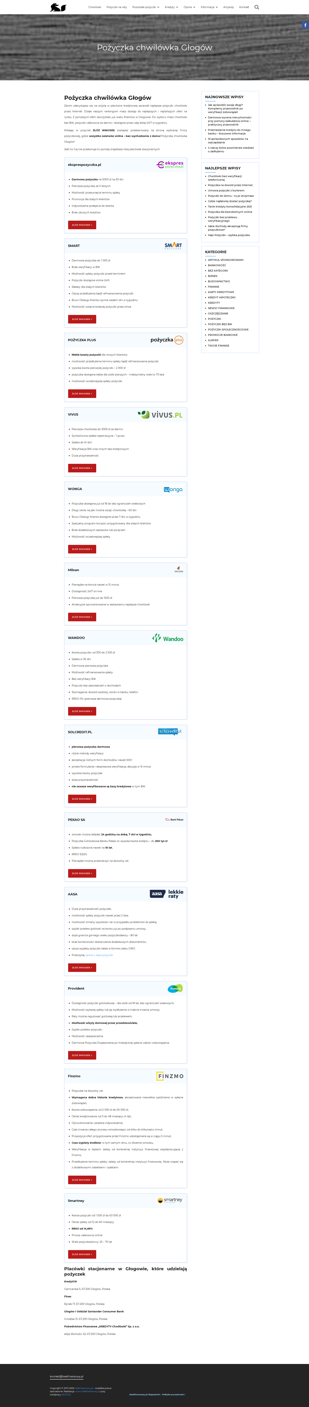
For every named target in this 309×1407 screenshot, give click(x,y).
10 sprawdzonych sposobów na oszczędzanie (228, 140)
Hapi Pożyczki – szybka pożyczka (229, 235)
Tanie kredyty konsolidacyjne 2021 (230, 206)
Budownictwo (219, 281)
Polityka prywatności (173, 1394)
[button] (146, 7)
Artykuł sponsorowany (226, 260)
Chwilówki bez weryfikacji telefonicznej (225, 178)
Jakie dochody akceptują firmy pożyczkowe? (228, 228)
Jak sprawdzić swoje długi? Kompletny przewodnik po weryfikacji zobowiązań (225, 108)
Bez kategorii (218, 270)
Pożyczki (214, 318)
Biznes (212, 276)
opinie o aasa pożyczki (99, 955)
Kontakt (244, 7)
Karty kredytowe (221, 292)
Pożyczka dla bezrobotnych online (230, 212)
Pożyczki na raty (117, 7)
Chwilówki (94, 7)
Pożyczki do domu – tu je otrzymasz (231, 195)
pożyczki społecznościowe (228, 329)
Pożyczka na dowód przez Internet (230, 185)
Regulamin (154, 1394)
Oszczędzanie (218, 313)
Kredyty (214, 302)
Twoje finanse (218, 345)
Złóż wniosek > (82, 225)
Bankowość (217, 265)
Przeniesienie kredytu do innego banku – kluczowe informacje (229, 131)
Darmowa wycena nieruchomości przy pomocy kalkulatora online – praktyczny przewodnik (229, 121)
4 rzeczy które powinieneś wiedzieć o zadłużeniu (231, 149)
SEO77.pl (66, 1394)
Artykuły (228, 7)
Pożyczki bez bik (220, 324)
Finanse (213, 286)
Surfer (213, 340)
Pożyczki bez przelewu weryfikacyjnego (222, 219)
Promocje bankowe (223, 335)
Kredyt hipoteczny (222, 297)
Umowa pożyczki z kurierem (226, 190)
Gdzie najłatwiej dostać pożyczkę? (230, 201)
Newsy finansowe (221, 308)
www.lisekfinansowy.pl (87, 1391)
